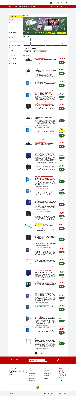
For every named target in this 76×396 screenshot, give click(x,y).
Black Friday (33, 6)
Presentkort (65, 6)
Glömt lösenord (47, 376)
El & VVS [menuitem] (12, 27)
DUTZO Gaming (59, 6)
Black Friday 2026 (32, 380)
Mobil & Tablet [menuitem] (13, 47)
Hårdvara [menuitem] (12, 40)
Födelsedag (53, 6)
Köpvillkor (31, 376)
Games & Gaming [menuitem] (14, 29)
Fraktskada (46, 378)
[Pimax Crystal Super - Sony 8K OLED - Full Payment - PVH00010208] (29, 60)
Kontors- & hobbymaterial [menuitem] (15, 45)
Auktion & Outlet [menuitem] (13, 16)
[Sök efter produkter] (51, 2)
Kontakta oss (11, 374)
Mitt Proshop (46, 370)
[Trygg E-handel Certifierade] (37, 387)
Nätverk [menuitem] (12, 50)
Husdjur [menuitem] (12, 37)
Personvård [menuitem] (13, 53)
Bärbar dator (11, 6)
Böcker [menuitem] (12, 22)
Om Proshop (61, 377)
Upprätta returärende (48, 373)
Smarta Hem (24, 6)
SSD (29, 6)
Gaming (15, 6)
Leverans (31, 371)
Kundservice (31, 375)
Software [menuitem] (12, 60)
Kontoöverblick (46, 375)
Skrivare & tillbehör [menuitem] (14, 58)
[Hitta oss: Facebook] (58, 360)
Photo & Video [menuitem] (13, 55)
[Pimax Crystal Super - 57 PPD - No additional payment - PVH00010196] (29, 119)
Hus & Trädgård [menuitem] (13, 35)
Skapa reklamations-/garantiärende (50, 371)
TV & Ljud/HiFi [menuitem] (13, 65)
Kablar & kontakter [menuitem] (14, 42)
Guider (30, 370)
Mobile (20, 6)
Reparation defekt (32, 373)
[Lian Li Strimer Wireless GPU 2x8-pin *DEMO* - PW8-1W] (29, 226)
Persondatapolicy (32, 378)
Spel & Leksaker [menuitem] (13, 63)
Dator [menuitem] (12, 24)
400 (52, 353)
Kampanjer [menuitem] (13, 19)
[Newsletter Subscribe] (46, 360)
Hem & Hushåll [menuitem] (13, 32)
